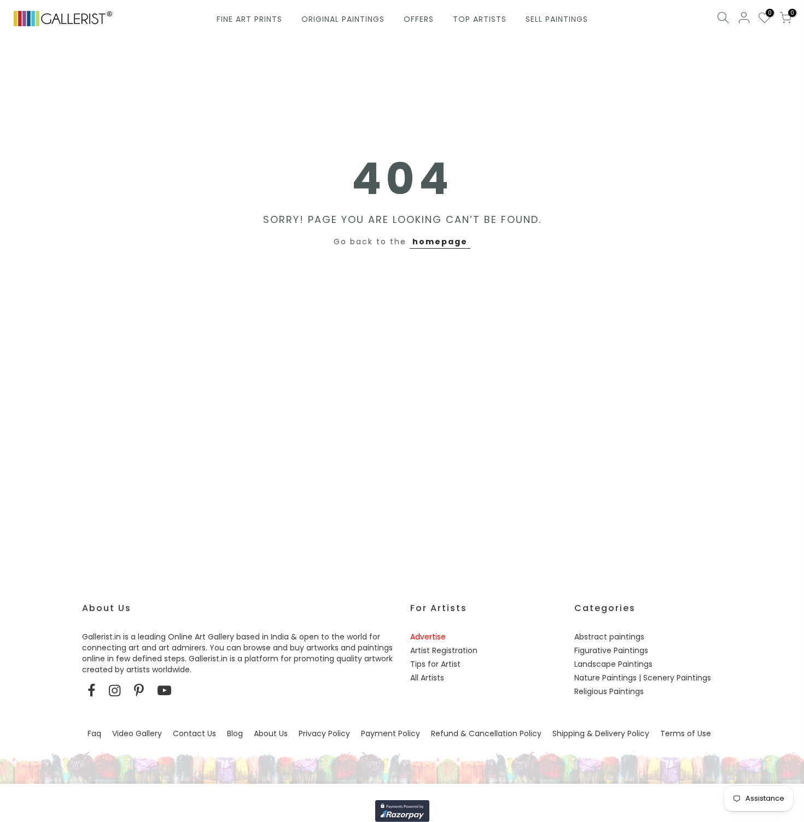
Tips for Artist (435, 664)
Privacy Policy (324, 733)
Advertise (428, 636)
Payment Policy (390, 733)
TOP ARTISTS (479, 19)
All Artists (427, 677)
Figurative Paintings (611, 650)
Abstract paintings (609, 636)
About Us (271, 733)
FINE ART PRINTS (249, 19)
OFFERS (419, 19)
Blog (235, 733)
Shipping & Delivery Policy (600, 733)
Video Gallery (137, 733)
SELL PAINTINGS (557, 19)
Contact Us (194, 733)
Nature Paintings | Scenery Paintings (642, 677)
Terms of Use (685, 733)
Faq (94, 733)
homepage (440, 241)
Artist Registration (443, 650)
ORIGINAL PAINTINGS (342, 19)
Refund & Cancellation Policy (486, 733)
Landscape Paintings (613, 664)
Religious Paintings (609, 691)
